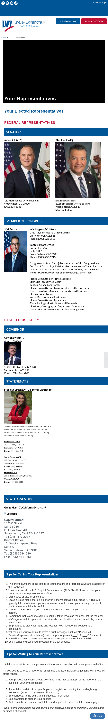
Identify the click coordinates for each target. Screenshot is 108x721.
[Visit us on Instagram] (7, 3)
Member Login (100, 3)
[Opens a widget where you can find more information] (97, 716)
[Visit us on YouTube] (11, 3)
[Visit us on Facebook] (3, 3)
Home (3, 38)
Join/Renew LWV (68, 21)
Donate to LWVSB (94, 21)
